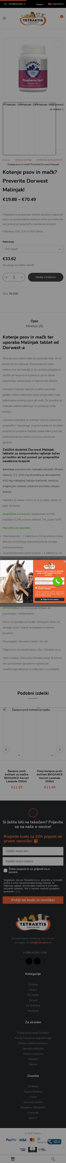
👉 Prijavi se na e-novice (49, 599)
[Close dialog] (64, 562)
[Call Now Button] (57, 581)
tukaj (53, 595)
